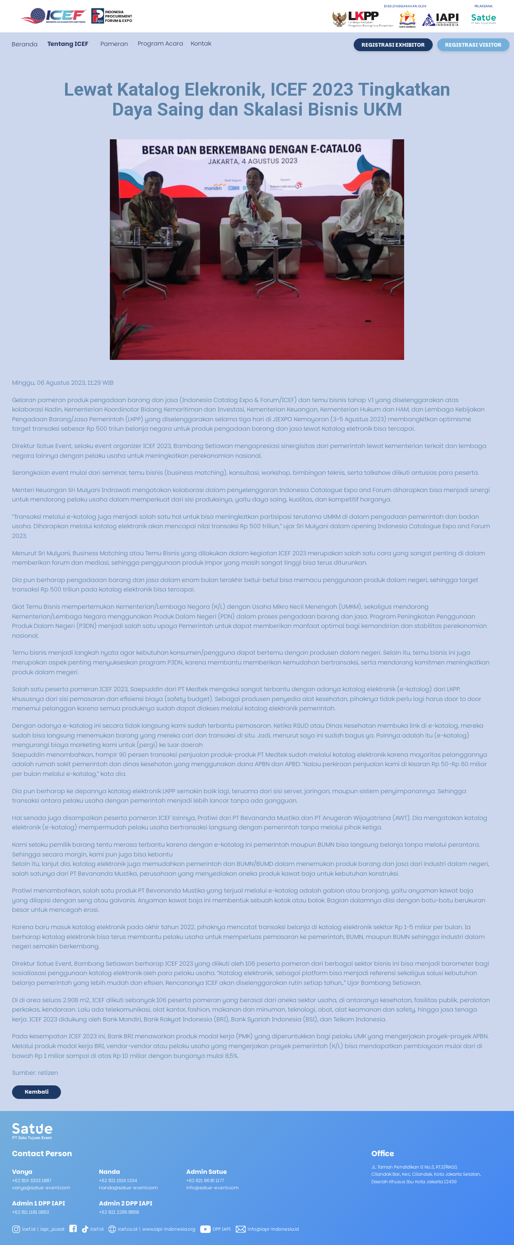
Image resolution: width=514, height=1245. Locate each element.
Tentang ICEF (67, 44)
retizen (48, 1072)
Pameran (114, 44)
